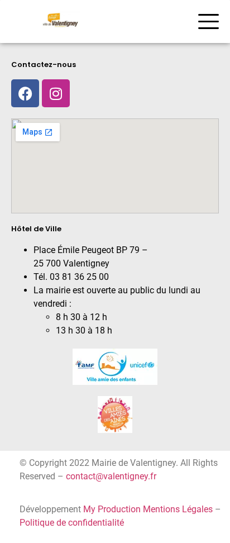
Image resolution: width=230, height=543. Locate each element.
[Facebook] (25, 93)
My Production (112, 509)
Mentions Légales (178, 509)
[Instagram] (56, 93)
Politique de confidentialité (72, 522)
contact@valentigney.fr (111, 476)
